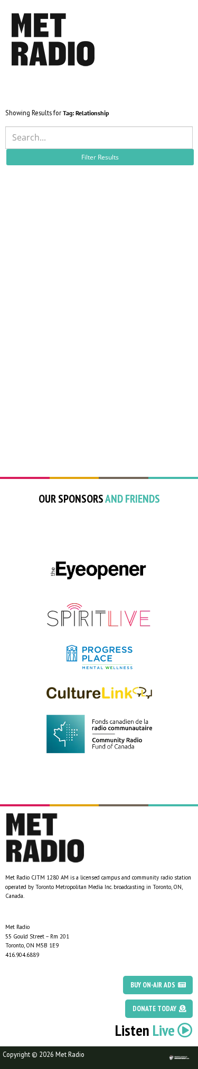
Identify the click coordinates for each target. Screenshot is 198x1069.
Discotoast (189, 1051)
